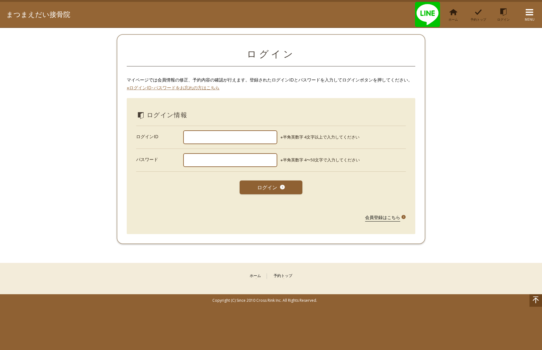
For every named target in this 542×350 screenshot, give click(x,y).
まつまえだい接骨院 (38, 14)
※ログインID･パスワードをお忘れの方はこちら (173, 88)
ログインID (147, 136)
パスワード (147, 159)
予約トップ (283, 276)
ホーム (255, 276)
